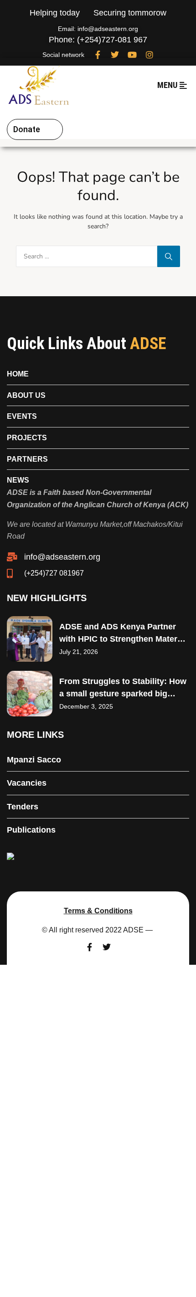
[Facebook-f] (97, 55)
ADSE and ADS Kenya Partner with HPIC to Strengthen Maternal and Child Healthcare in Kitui (124, 639)
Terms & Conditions (98, 911)
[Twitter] (115, 55)
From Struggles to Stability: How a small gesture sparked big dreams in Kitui (122, 693)
